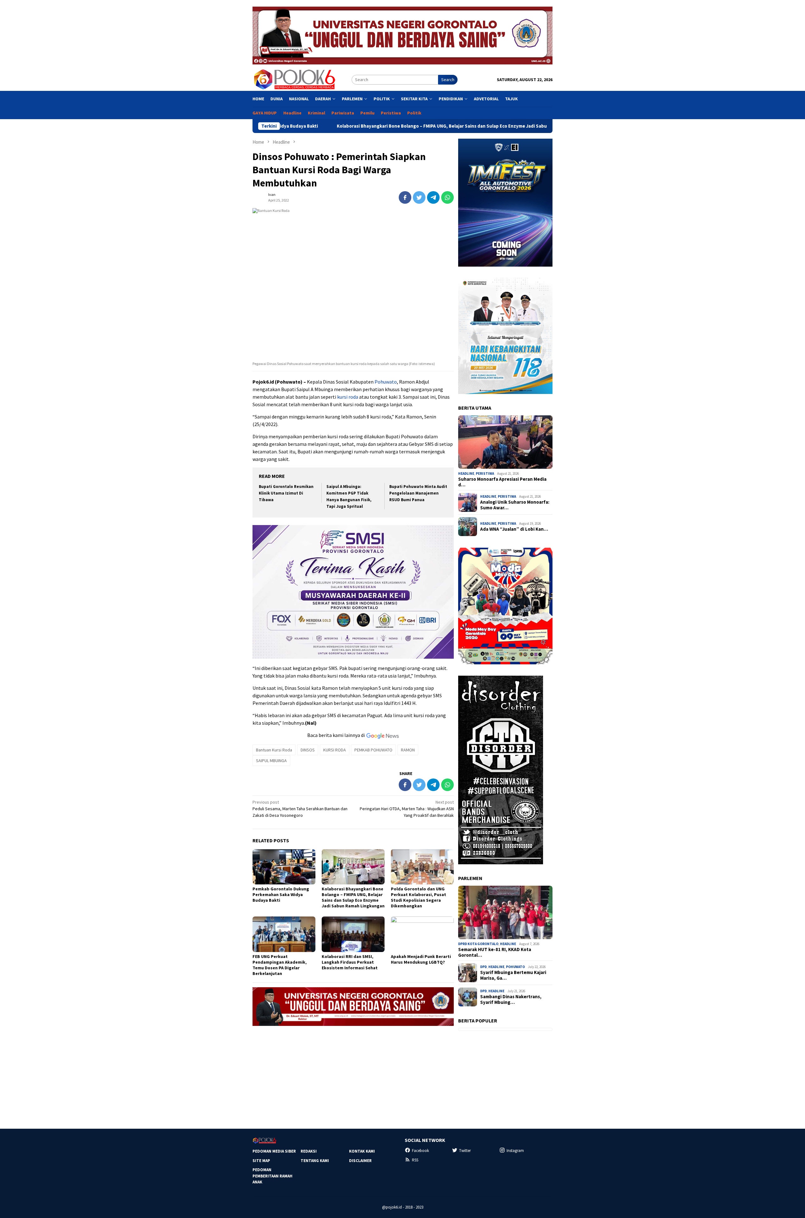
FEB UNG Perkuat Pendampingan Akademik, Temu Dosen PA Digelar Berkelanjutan (280, 965)
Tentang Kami (315, 1160)
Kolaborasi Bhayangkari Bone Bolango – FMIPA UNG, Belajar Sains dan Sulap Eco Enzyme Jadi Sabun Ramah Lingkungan (402, 126)
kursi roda (347, 397)
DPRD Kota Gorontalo (478, 944)
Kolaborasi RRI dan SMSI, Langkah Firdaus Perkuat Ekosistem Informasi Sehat (350, 962)
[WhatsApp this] (447, 197)
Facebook (420, 1150)
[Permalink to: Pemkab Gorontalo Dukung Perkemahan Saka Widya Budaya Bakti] (284, 866)
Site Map (261, 1160)
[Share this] (405, 197)
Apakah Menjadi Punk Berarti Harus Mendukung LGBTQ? (421, 959)
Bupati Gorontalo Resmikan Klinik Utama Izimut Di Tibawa (286, 493)
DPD (483, 967)
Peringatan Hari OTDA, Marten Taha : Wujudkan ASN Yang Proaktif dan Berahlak (407, 808)
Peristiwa (485, 473)
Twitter (465, 1150)
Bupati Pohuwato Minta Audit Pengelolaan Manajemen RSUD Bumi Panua (418, 493)
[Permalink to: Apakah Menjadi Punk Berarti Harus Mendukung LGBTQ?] (422, 934)
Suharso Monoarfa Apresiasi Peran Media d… (502, 482)
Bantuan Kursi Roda (274, 750)
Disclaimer (360, 1160)
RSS (415, 1160)
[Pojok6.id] (294, 79)
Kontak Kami (362, 1151)
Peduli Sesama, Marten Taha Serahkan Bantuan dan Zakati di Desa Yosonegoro (300, 808)
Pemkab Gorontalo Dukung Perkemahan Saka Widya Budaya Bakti (281, 894)
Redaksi (309, 1151)
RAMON (408, 750)
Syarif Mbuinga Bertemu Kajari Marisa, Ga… (513, 975)
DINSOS (308, 750)
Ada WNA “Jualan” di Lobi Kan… (514, 529)
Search (447, 79)
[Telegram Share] (433, 197)
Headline (466, 473)
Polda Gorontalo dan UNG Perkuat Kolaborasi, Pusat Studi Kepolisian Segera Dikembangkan (418, 897)
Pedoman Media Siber (274, 1151)
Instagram (515, 1150)
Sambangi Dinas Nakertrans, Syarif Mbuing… (510, 999)
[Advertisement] (353, 1075)
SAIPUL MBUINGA (271, 760)
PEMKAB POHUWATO (373, 750)
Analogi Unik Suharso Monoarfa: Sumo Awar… (514, 505)
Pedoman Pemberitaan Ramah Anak (272, 1176)
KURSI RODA (334, 750)
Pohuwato (385, 382)
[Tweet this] (419, 197)
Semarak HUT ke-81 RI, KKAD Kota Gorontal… (494, 952)
